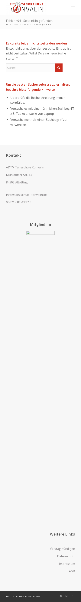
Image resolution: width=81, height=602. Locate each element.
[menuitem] (73, 7)
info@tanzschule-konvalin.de (26, 195)
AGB (72, 571)
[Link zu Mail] (61, 596)
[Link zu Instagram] (66, 596)
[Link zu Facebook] (72, 596)
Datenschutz (66, 556)
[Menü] (73, 7)
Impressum (67, 564)
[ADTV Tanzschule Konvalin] (33, 7)
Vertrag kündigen (62, 549)
